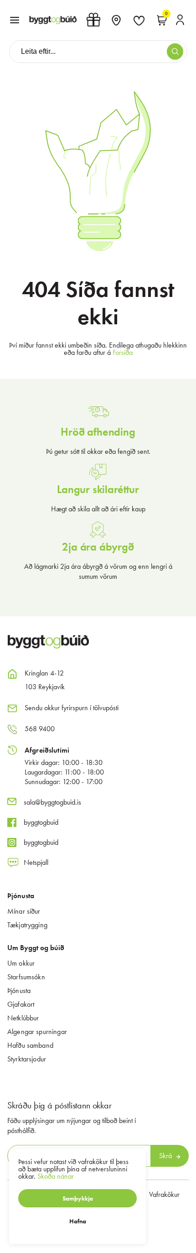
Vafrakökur (164, 1194)
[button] (14, 20)
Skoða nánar (55, 1176)
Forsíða (123, 352)
